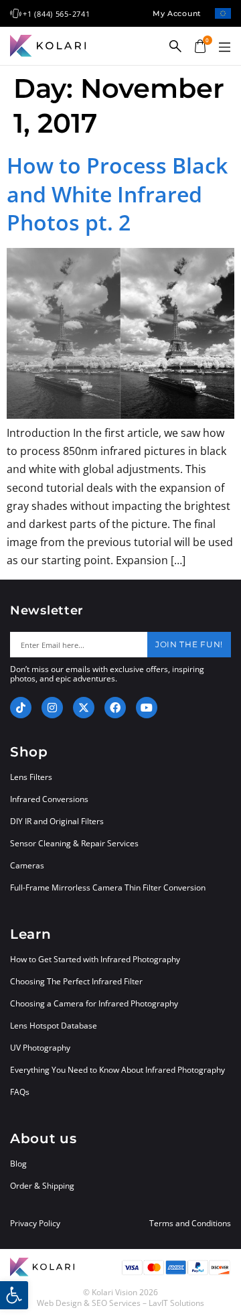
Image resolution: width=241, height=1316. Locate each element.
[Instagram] (52, 707)
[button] (224, 48)
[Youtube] (146, 707)
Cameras (27, 865)
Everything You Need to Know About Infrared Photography (117, 1069)
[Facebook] (115, 707)
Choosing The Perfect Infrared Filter (76, 981)
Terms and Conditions (190, 1223)
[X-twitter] (83, 707)
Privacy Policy (35, 1223)
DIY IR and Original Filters (57, 821)
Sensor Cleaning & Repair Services (74, 843)
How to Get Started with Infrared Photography (95, 959)
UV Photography (40, 1047)
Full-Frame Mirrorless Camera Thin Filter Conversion (108, 887)
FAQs (19, 1092)
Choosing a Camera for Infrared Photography (94, 1003)
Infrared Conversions (49, 799)
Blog (18, 1163)
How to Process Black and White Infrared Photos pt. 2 (117, 194)
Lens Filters (31, 777)
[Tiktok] (20, 707)
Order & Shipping (42, 1185)
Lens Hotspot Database (53, 1025)
